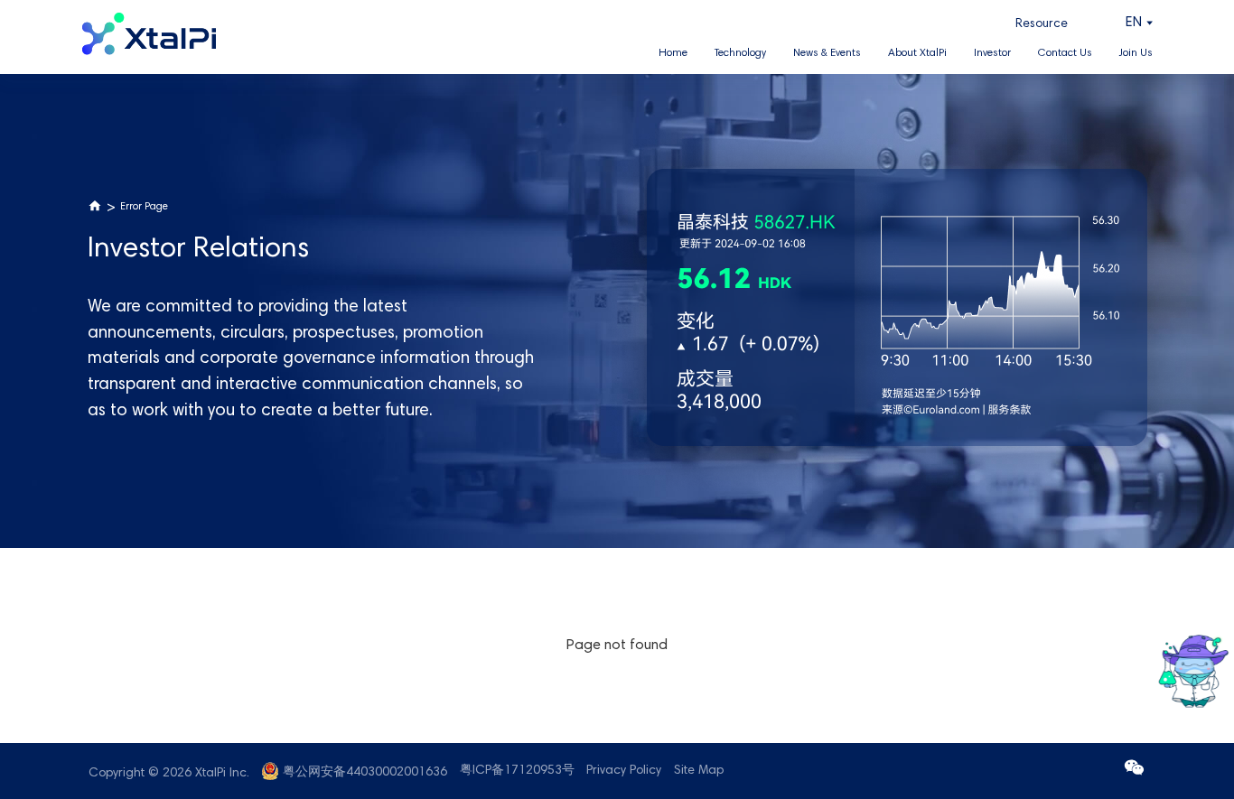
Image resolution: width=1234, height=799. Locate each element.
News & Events (827, 53)
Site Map (699, 771)
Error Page (144, 207)
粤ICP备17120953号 (517, 771)
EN (1134, 23)
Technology (740, 53)
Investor (992, 53)
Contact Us (1065, 53)
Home (673, 53)
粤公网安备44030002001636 (365, 772)
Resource (1041, 24)
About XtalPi (917, 53)
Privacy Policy (623, 771)
